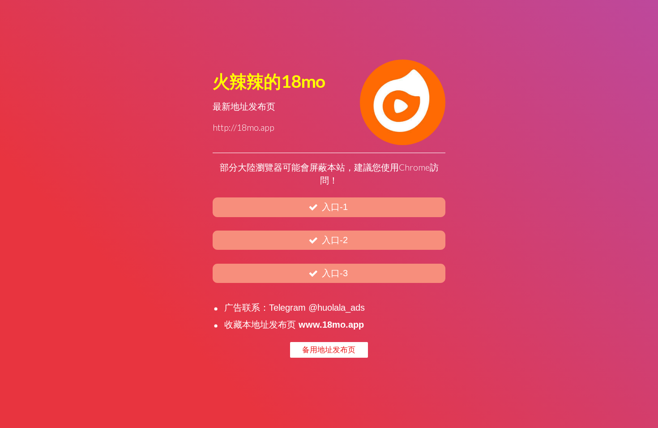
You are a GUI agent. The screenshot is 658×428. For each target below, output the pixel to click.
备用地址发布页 (328, 349)
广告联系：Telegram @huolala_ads (294, 307)
